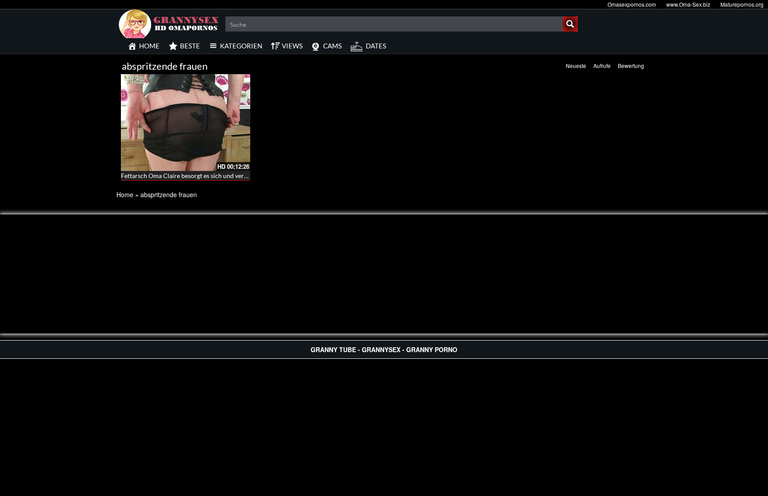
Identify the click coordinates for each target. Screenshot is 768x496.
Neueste (576, 65)
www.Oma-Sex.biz (688, 4)
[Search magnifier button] (570, 24)
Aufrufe (602, 65)
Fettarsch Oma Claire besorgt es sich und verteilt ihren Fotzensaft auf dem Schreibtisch (240, 175)
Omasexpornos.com (632, 4)
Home (124, 194)
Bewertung (631, 65)
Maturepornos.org (742, 4)
